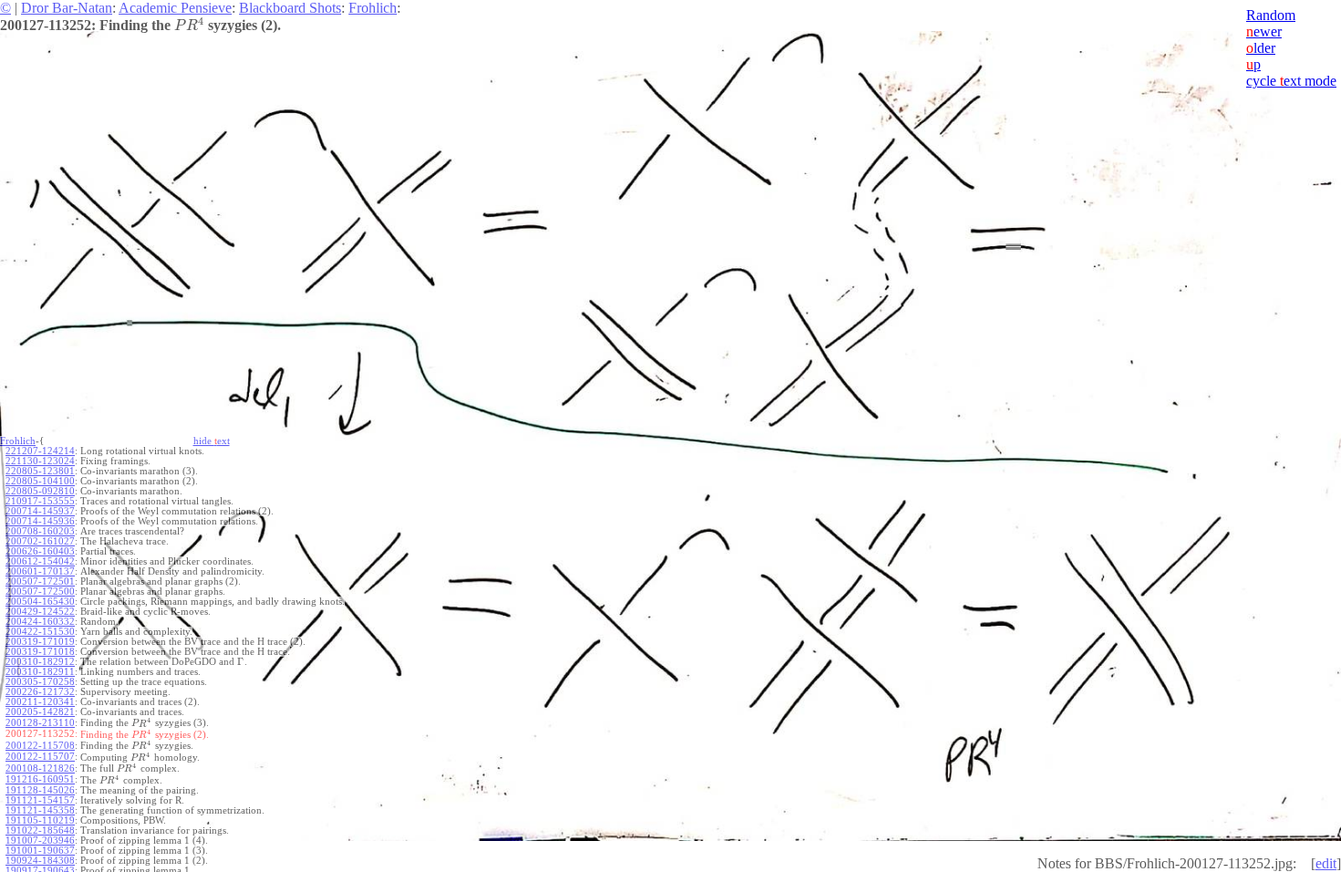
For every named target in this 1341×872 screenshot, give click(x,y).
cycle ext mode (1291, 80)
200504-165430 (40, 602)
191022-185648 (40, 830)
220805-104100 (40, 481)
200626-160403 (40, 551)
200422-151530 (40, 632)
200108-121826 (40, 768)
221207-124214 (40, 451)
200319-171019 (40, 642)
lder (1260, 48)
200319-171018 (40, 652)
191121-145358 (40, 810)
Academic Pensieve (175, 8)
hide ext (211, 441)
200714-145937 (40, 511)
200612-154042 (40, 561)
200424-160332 (40, 622)
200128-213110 (40, 723)
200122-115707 (40, 757)
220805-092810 (40, 491)
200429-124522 (40, 612)
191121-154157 (40, 800)
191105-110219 (40, 820)
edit (1325, 863)
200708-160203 (40, 531)
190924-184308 (40, 861)
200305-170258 (40, 682)
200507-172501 (40, 581)
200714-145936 (40, 521)
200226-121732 (40, 692)
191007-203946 (40, 841)
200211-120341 (40, 702)
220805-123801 (40, 471)
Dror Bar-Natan (66, 8)
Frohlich (372, 8)
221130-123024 (40, 461)
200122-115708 (40, 746)
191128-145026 (40, 790)
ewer (1264, 31)
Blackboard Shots (290, 8)
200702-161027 (40, 541)
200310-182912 (40, 662)
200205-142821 (40, 712)
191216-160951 (40, 779)
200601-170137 (40, 571)
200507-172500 (40, 592)
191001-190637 (40, 851)
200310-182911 (40, 672)
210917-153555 (40, 501)
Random (1270, 15)
